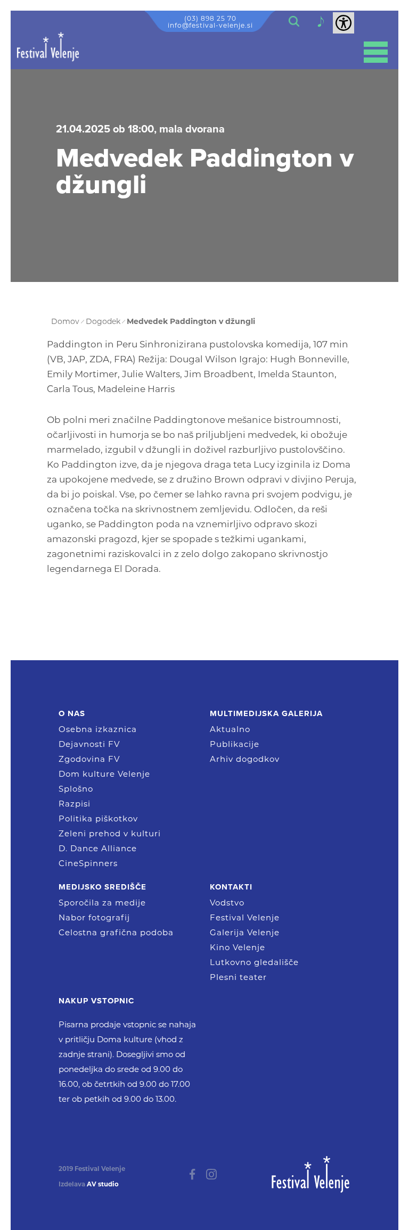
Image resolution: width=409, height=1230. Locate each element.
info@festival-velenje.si (210, 25)
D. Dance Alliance (98, 848)
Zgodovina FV (89, 759)
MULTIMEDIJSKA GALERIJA (266, 713)
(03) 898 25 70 (210, 18)
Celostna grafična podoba (116, 932)
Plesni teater (238, 977)
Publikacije (234, 744)
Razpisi (75, 804)
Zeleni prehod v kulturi (110, 833)
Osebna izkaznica (98, 729)
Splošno (76, 789)
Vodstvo (227, 902)
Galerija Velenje (245, 932)
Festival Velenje (245, 917)
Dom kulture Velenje (104, 774)
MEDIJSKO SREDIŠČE (102, 887)
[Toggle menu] (376, 52)
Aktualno (230, 729)
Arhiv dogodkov (245, 759)
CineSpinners (88, 863)
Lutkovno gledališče (254, 962)
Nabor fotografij (94, 917)
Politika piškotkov (98, 818)
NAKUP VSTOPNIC (96, 1000)
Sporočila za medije (102, 902)
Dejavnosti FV (89, 744)
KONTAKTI (231, 887)
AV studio (103, 1184)
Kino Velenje (237, 947)
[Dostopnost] (343, 23)
